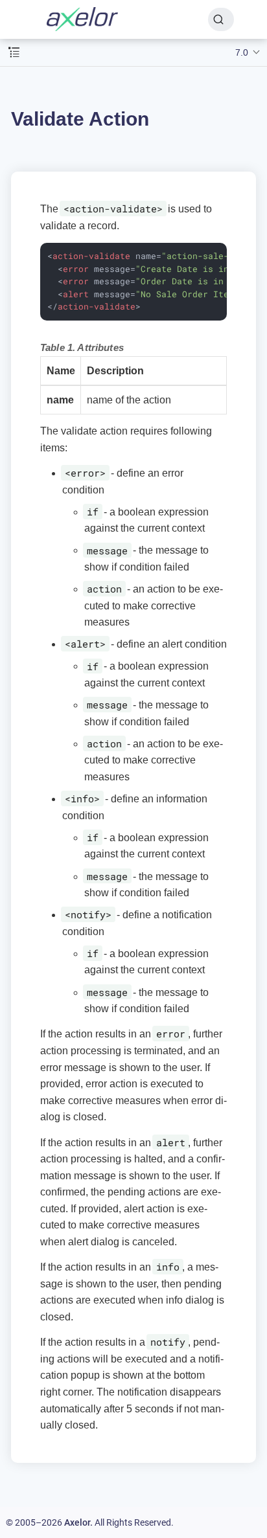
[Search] (221, 19)
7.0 (241, 52)
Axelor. (78, 1522)
